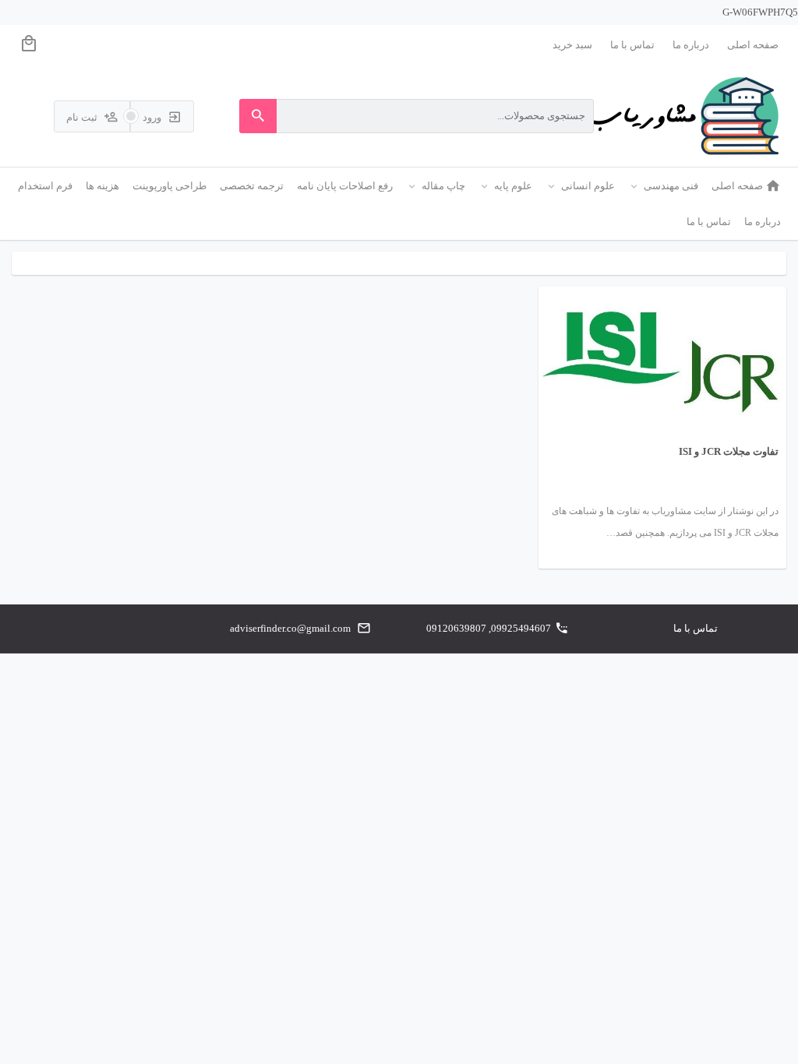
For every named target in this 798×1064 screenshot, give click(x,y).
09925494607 (521, 628)
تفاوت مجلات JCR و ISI (729, 451)
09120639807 (456, 628)
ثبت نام (83, 117)
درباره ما (691, 45)
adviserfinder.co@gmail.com (290, 628)
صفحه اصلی (753, 45)
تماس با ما (632, 45)
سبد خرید (572, 45)
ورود (153, 117)
